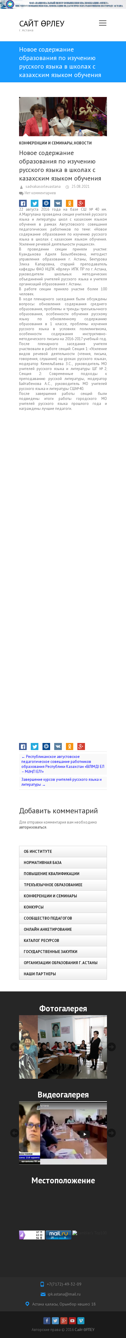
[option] (63, 1046)
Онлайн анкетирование (48, 929)
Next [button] (111, 1046)
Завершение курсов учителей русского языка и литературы (61, 782)
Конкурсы (34, 907)
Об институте (38, 851)
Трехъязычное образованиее (53, 884)
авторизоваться (32, 827)
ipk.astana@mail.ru (64, 1294)
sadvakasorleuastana (43, 186)
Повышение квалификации (51, 873)
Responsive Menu (102, 23)
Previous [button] (14, 1046)
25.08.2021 (80, 186)
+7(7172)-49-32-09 (64, 1284)
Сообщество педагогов (48, 918)
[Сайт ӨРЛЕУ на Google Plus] (63, 1320)
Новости (83, 143)
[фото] (63, 1046)
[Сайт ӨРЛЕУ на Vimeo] (80, 1320)
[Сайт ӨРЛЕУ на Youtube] (72, 1320)
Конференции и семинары (45, 143)
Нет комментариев (40, 192)
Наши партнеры (40, 973)
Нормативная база (43, 862)
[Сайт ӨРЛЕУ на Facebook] (46, 1320)
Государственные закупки (50, 951)
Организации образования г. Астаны (61, 962)
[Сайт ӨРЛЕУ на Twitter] (55, 1320)
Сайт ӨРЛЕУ (41, 23)
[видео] (63, 1133)
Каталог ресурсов (41, 940)
